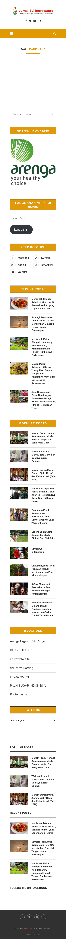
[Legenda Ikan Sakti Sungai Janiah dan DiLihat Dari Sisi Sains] (19, 536)
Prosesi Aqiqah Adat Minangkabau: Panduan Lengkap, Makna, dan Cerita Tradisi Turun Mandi (42, 609)
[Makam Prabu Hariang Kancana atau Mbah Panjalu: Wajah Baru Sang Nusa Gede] (19, 437)
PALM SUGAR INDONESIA (28, 686)
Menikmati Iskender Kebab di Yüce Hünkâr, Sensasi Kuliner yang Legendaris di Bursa (43, 304)
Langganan (21, 230)
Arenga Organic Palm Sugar (28, 641)
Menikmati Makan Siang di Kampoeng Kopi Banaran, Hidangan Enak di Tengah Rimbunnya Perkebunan (41, 347)
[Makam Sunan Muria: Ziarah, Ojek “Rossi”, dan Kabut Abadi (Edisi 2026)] (19, 474)
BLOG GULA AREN (23, 650)
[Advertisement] (33, 78)
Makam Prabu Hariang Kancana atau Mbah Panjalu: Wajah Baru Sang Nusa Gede (43, 438)
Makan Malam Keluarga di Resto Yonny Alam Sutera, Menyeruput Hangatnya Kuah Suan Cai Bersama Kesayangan (43, 373)
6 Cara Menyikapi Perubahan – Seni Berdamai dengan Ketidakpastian (40, 589)
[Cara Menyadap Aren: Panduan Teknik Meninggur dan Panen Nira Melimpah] (19, 570)
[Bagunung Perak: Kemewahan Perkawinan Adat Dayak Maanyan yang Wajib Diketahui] (19, 514)
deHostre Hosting (21, 668)
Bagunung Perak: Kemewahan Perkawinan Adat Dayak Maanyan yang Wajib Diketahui (42, 516)
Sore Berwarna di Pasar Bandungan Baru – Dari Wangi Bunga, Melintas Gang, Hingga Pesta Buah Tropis (43, 400)
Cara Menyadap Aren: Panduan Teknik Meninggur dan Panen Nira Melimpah (43, 570)
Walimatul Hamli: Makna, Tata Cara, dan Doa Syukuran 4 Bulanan (43, 456)
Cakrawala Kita (20, 659)
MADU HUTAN (20, 677)
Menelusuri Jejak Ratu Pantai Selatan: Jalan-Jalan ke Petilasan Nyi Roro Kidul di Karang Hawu (43, 495)
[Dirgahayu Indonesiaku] (19, 553)
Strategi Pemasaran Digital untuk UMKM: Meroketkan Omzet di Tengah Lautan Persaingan (42, 323)
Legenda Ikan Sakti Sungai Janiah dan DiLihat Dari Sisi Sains (43, 534)
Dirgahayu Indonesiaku (38, 550)
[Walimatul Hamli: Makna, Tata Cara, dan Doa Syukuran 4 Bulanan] (19, 456)
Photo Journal (19, 695)
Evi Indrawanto (28, 928)
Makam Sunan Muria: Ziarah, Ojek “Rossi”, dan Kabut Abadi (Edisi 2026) (43, 475)
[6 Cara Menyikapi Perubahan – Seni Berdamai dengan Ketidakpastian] (19, 589)
